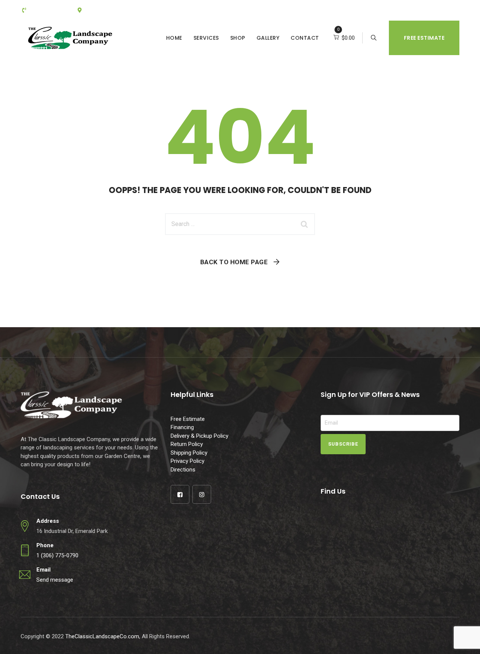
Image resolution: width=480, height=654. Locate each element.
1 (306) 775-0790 (57, 555)
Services (206, 38)
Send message (54, 579)
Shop (237, 38)
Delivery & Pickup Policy (199, 436)
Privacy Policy (187, 461)
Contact (305, 38)
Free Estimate (424, 38)
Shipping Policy (189, 452)
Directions (183, 469)
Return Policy (187, 444)
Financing (182, 427)
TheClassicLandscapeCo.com (102, 636)
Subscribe (343, 444)
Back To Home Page (234, 262)
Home (174, 38)
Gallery (268, 38)
